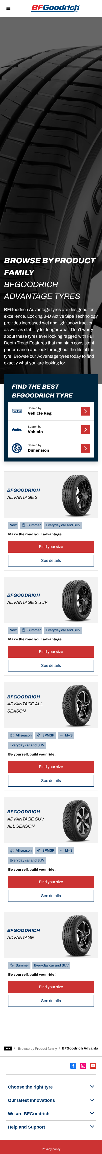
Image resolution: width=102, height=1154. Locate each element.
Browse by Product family (37, 1048)
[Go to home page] (55, 8)
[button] (51, 411)
